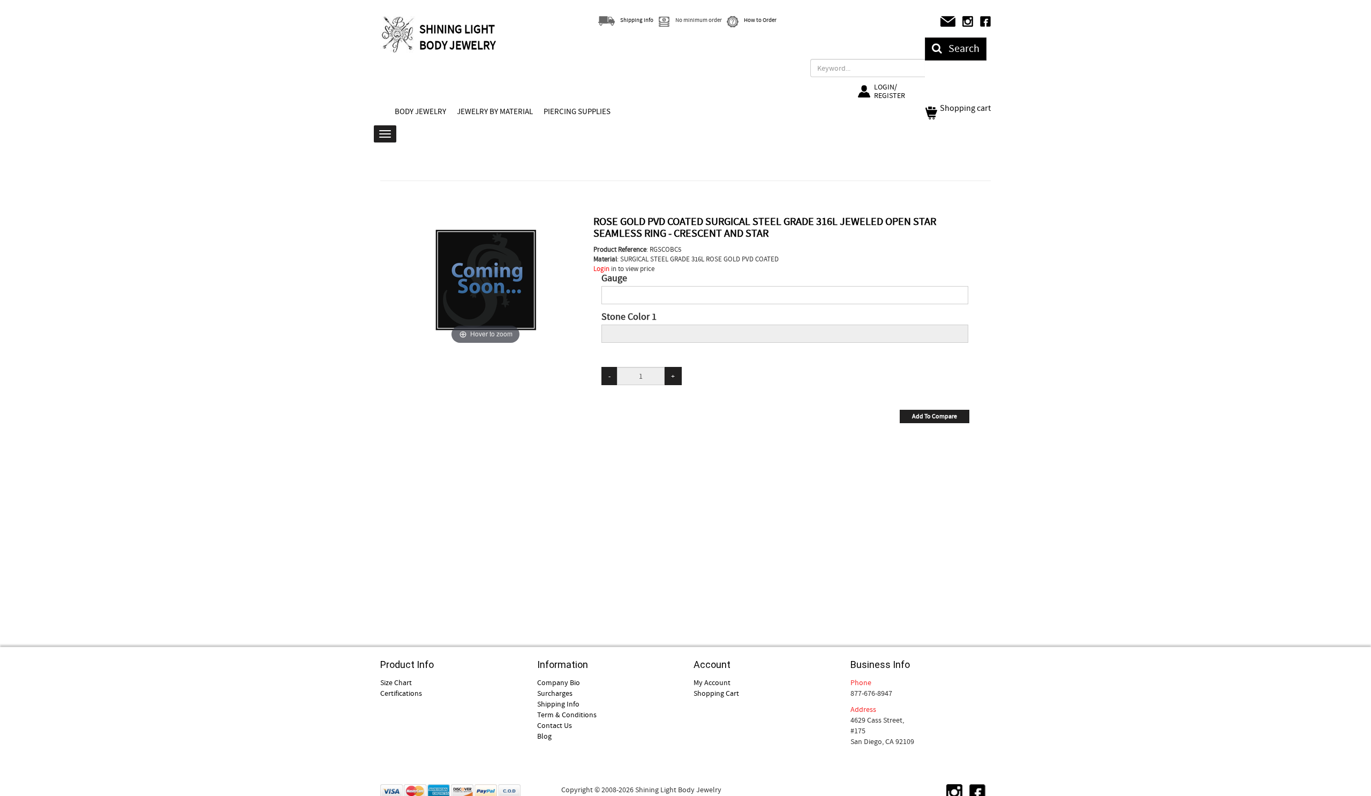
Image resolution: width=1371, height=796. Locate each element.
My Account (712, 682)
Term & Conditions (567, 714)
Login (601, 268)
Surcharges (554, 693)
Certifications (401, 693)
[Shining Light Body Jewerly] (398, 34)
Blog (544, 736)
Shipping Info (558, 704)
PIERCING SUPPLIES (577, 111)
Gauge (614, 278)
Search (961, 48)
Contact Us (554, 725)
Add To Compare (934, 416)
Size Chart (396, 682)
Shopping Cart (716, 693)
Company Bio (558, 682)
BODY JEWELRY (420, 111)
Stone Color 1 (629, 317)
